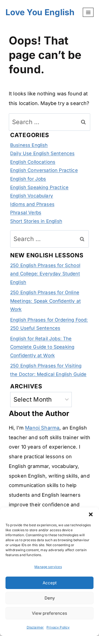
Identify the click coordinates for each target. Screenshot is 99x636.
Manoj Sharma (42, 428)
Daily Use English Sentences (42, 153)
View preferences (49, 613)
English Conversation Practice (44, 170)
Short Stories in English (36, 221)
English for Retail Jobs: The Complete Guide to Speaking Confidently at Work (42, 347)
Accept (50, 582)
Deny (50, 598)
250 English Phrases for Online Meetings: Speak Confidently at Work (45, 301)
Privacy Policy (58, 627)
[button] (91, 514)
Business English (29, 145)
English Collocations (32, 162)
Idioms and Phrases (32, 204)
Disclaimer (35, 627)
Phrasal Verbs (25, 212)
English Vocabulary (31, 195)
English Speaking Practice (39, 187)
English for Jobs (28, 179)
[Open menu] (88, 12)
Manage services (48, 567)
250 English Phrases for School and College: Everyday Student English (45, 274)
